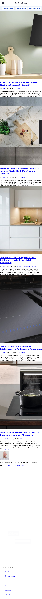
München (23, 474)
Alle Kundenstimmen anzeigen (16, 465)
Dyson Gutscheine (34, 477)
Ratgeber (33, 266)
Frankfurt (15, 476)
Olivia (4, 88)
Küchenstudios (8, 8)
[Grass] (30, 535)
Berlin (13, 474)
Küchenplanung (25, 266)
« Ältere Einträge (5, 450)
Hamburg (17, 474)
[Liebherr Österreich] (23, 543)
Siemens (32, 476)
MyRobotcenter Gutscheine (25, 479)
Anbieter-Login (10, 504)
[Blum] (13, 535)
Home (7, 571)
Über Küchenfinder (9, 491)
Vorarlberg (28, 474)
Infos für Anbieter (9, 499)
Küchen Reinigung (9, 488)
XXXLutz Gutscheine (23, 477)
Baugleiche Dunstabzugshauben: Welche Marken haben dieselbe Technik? (18, 83)
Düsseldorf (10, 476)
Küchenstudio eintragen (11, 503)
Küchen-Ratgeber (9, 489)
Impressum (8, 590)
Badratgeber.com (9, 494)
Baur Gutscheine (14, 479)
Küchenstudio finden (10, 471)
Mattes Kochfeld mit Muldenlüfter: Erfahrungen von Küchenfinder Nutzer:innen (21, 347)
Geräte (18, 88)
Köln (19, 476)
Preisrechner (21, 8)
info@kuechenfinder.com (7, 511)
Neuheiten (23, 88)
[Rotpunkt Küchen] (13, 560)
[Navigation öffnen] (3, 3)
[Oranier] (17, 552)
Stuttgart (24, 476)
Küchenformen (34, 8)
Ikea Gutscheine (14, 477)
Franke (28, 476)
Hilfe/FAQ (7, 492)
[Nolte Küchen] (33, 552)
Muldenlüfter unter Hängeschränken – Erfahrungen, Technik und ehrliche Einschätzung (18, 260)
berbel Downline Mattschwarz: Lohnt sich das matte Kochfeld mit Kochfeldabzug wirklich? (19, 171)
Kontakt (7, 594)
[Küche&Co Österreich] (28, 560)
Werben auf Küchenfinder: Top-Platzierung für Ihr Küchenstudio (23, 501)
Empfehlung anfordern (10, 472)
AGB (6, 585)
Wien (5, 476)
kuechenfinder (7, 439)
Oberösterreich (35, 474)
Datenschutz (8, 581)
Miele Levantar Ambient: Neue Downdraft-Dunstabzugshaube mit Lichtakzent (20, 433)
